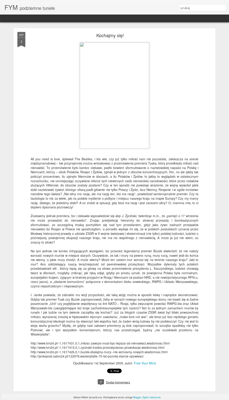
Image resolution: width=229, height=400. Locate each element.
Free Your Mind (145, 363)
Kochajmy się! (110, 35)
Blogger (137, 397)
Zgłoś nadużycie (151, 397)
